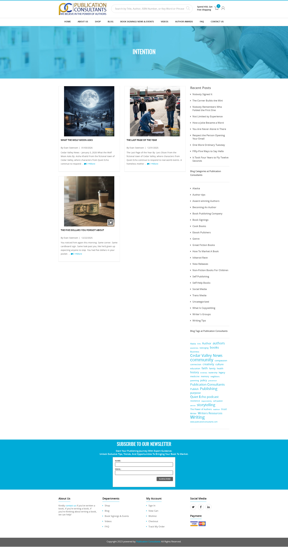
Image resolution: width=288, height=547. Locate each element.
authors (219, 343)
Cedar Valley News (206, 355)
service (192, 405)
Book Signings (200, 219)
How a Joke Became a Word (208, 122)
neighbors (214, 376)
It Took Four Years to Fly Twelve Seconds (210, 159)
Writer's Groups (201, 314)
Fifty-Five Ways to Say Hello (208, 151)
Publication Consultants (207, 384)
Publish (194, 389)
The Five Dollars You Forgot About (82, 230)
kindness (203, 373)
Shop (98, 21)
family (212, 368)
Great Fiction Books (203, 245)
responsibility (206, 401)
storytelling (206, 405)
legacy (222, 372)
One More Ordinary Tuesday (208, 145)
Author (206, 343)
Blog (110, 21)
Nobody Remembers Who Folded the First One (207, 108)
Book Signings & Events (117, 515)
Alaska (196, 188)
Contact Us (217, 21)
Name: (118, 461)
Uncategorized (200, 301)
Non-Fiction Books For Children (210, 270)
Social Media (199, 289)
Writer (193, 413)
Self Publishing (200, 276)
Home (67, 21)
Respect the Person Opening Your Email (208, 137)
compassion (221, 360)
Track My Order (156, 526)
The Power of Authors (201, 409)
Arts (199, 344)
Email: (118, 469)
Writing (197, 417)
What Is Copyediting (203, 308)
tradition (216, 409)
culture (219, 364)
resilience (195, 400)
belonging (204, 348)
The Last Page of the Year (142, 140)
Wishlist (152, 515)
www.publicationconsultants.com (204, 422)
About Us (83, 21)
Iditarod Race (200, 257)
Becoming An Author (204, 207)
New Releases (200, 264)
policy (203, 380)
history (194, 372)
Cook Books (199, 226)
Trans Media (199, 295)
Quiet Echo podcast (204, 397)
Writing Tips (199, 320)
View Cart (153, 510)
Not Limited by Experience (207, 116)
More (92, 163)
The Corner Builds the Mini (207, 100)
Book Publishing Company (207, 213)
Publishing (208, 388)
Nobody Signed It (202, 94)
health (220, 368)
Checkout (153, 521)
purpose (195, 393)
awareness (194, 348)
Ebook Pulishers (201, 232)
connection (195, 364)
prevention (212, 381)
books (214, 347)
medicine (195, 376)
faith (205, 368)
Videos (108, 521)
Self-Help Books (201, 282)
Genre (196, 238)
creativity (208, 364)
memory (205, 376)
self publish (218, 401)
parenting (194, 380)
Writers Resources (210, 413)
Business (194, 351)
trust (224, 409)
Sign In (151, 505)
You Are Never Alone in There (209, 129)
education (195, 368)
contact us (71, 505)
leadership (212, 372)
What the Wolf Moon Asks (77, 140)
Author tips (198, 194)
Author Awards (184, 21)
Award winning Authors (205, 201)
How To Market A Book (205, 251)
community (201, 360)
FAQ (202, 21)
